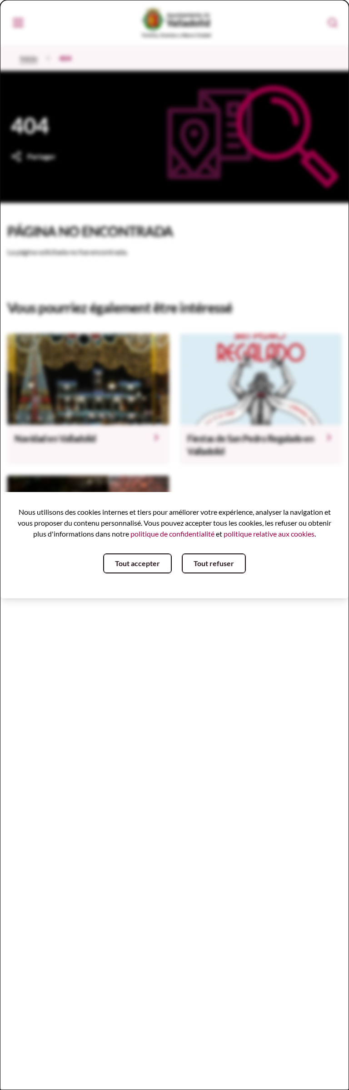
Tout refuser (214, 563)
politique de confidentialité (172, 533)
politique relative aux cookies (269, 533)
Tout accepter (137, 563)
